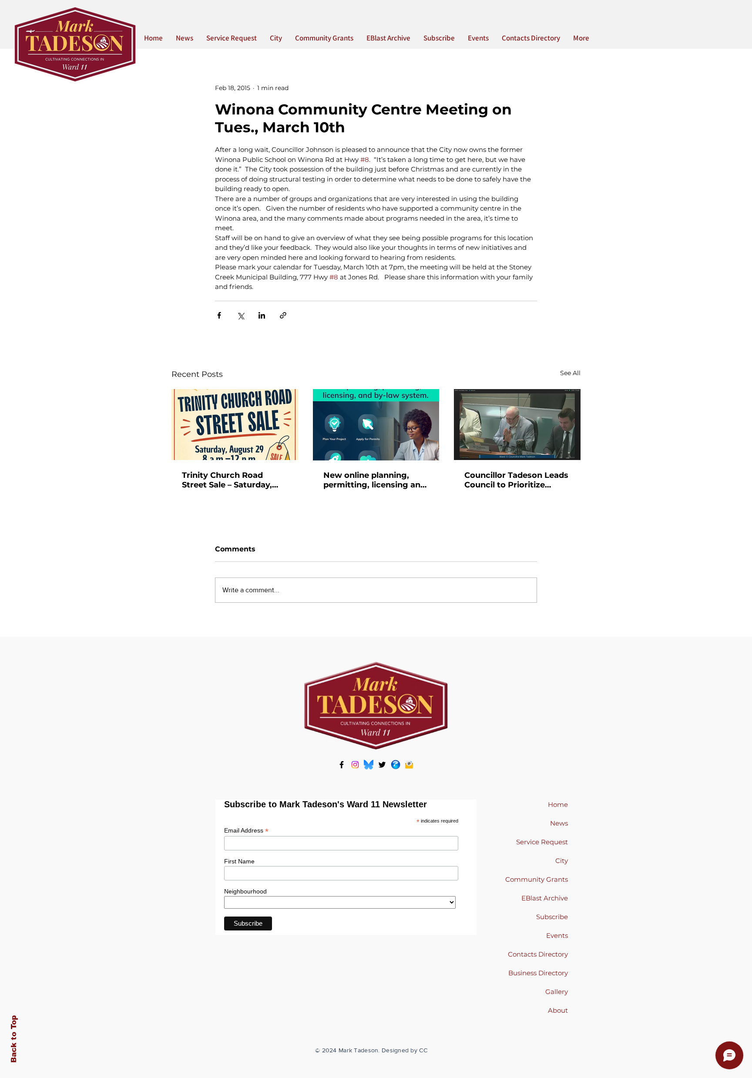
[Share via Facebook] (219, 315)
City (561, 860)
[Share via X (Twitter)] (240, 315)
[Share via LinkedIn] (262, 315)
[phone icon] (395, 764)
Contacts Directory (538, 954)
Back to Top (14, 1039)
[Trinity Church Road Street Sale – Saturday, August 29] (234, 424)
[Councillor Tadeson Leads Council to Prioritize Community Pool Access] (517, 424)
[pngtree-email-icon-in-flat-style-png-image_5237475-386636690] (409, 764)
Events (557, 935)
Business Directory (538, 973)
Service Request (542, 842)
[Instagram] (355, 764)
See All (570, 373)
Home (558, 804)
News (559, 823)
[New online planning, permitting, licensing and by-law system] (376, 424)
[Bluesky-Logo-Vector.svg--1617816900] (368, 764)
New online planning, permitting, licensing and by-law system (374, 480)
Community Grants (536, 879)
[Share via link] (283, 315)
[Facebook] (341, 764)
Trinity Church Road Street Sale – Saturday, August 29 (227, 480)
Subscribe (552, 917)
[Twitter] (382, 764)
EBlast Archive (544, 898)
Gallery (556, 991)
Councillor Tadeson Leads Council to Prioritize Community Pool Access (516, 480)
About (558, 1010)
